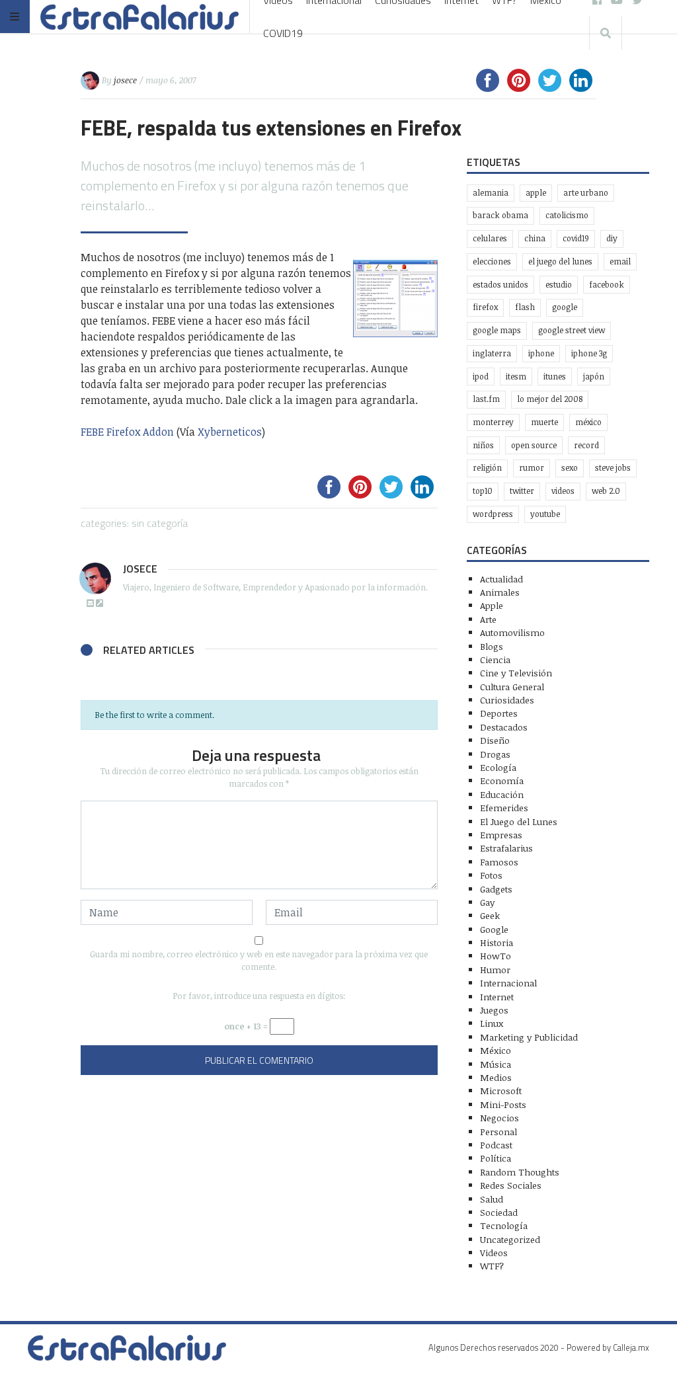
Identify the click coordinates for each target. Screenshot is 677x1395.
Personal (498, 1131)
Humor (495, 969)
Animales (500, 592)
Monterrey (493, 422)
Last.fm (486, 399)
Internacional (508, 982)
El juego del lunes (560, 261)
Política (495, 1158)
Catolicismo (566, 215)
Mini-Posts (503, 1104)
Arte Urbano (585, 192)
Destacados (504, 727)
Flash (525, 307)
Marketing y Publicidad (529, 1037)
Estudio (558, 284)
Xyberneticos (230, 431)
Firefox (485, 307)
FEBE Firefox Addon (127, 431)
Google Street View (571, 330)
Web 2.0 (606, 491)
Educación (502, 794)
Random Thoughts (519, 1172)
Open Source (534, 445)
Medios (496, 1077)
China (534, 238)
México (588, 422)
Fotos (491, 875)
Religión (487, 467)
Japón (593, 376)
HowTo (495, 955)
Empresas (501, 834)
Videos (563, 491)
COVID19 (283, 33)
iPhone (541, 353)
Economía (502, 780)
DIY (611, 238)
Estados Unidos (500, 284)
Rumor (531, 467)
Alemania (490, 192)
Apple (536, 192)
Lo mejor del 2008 (549, 399)
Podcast (496, 1144)
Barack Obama (500, 215)
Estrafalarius (506, 848)
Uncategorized (510, 1239)
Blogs (491, 646)
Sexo (569, 467)
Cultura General (512, 686)
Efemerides (504, 807)
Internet (497, 996)
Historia (496, 942)
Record (586, 445)
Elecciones (492, 261)
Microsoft (501, 1090)
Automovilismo (512, 632)
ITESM (516, 376)
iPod (481, 376)
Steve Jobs (613, 467)
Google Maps (497, 330)
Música (495, 1064)
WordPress (493, 514)
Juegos (494, 1010)
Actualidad (501, 579)
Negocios (499, 1117)
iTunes (554, 376)
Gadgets (496, 889)
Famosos (499, 862)
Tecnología (504, 1225)
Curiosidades (507, 700)
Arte (488, 619)
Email (620, 261)
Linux (491, 1023)
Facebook (606, 284)
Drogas (495, 754)
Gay (487, 902)
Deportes (499, 713)
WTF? (492, 1265)
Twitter (522, 491)
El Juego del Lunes (518, 821)
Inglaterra (492, 353)
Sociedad (499, 1212)
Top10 (483, 491)
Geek (490, 915)
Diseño (495, 740)
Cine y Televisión (516, 672)
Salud (491, 1199)
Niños (483, 445)
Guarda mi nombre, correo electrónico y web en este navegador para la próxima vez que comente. (259, 960)
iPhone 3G (589, 353)
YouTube (545, 514)
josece (125, 80)
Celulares (490, 238)
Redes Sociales (510, 1185)
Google (564, 307)
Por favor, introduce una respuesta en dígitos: (259, 996)
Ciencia (495, 659)
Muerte (544, 422)
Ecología (498, 767)
